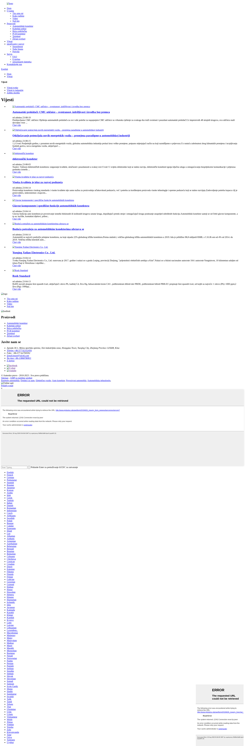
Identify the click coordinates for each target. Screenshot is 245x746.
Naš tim (15, 21)
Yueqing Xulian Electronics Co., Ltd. (33, 252)
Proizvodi (11, 23)
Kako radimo (18, 16)
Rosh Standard (21, 275)
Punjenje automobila (10, 380)
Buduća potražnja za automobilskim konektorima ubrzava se (48, 229)
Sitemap (4, 378)
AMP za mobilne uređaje (21, 378)
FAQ (14, 56)
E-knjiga (16, 59)
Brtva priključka (19, 31)
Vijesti (9, 41)
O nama (10, 11)
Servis (9, 54)
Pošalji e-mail (7, 385)
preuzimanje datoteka (21, 62)
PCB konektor (18, 34)
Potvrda (15, 51)
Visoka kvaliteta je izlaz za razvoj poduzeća (37, 182)
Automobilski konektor (22, 26)
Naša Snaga (17, 49)
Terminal (16, 36)
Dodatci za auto (28, 380)
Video (15, 18)
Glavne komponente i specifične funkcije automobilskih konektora (50, 205)
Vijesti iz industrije (15, 90)
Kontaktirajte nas (14, 64)
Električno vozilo (43, 380)
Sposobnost (17, 46)
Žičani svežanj (18, 39)
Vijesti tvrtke (12, 87)
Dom (9, 8)
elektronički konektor (24, 158)
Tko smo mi (17, 13)
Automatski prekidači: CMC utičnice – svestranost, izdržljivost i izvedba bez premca (61, 112)
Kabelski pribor (19, 28)
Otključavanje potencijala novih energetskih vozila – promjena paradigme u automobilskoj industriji (71, 135)
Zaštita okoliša (13, 93)
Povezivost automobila (76, 380)
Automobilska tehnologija (98, 380)
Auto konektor (58, 380)
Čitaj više (16, 125)
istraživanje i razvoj (15, 44)
